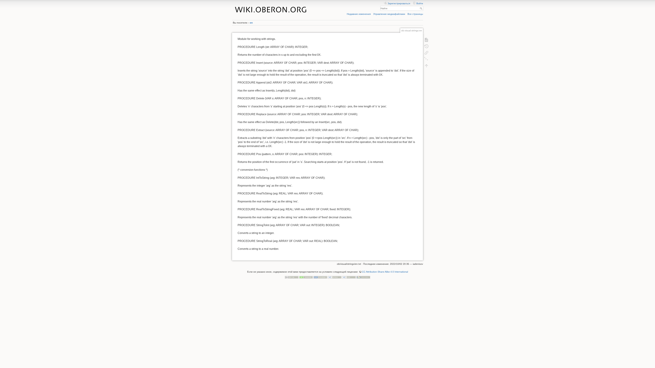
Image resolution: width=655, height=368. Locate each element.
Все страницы (415, 14)
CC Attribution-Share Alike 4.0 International (385, 271)
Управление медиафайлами (389, 14)
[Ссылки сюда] (426, 52)
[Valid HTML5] (334, 277)
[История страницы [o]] (426, 46)
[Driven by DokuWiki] (363, 277)
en (251, 22)
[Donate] (306, 277)
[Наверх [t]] (426, 65)
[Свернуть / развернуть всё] (426, 59)
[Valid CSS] (349, 277)
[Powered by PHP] (320, 277)
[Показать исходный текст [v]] (426, 39)
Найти (421, 8)
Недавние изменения (359, 14)
